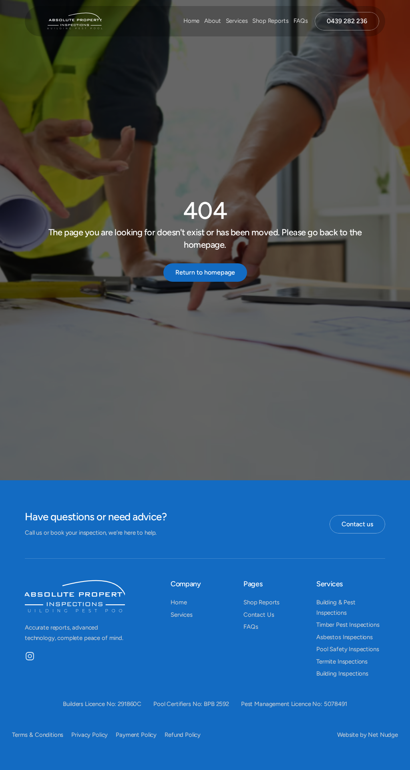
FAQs (300, 20)
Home (191, 20)
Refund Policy (183, 734)
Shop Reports (270, 20)
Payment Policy (136, 734)
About (212, 20)
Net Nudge (383, 734)
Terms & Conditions (37, 734)
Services (237, 20)
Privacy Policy (89, 734)
